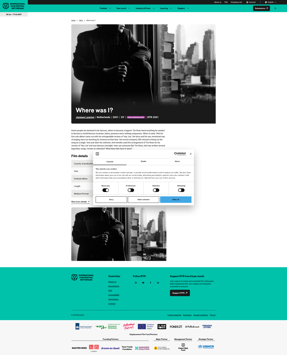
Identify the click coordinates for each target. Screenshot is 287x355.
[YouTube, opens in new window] (143, 282)
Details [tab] (143, 161)
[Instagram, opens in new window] (136, 282)
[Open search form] (275, 8)
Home (73, 20)
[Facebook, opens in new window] (150, 282)
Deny (111, 199)
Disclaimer (187, 315)
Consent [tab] (110, 162)
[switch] (131, 190)
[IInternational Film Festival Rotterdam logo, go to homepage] (14, 6)
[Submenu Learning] (171, 8)
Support (181, 8)
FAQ (226, 2)
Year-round (121, 8)
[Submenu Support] (188, 8)
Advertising (113, 299)
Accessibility (113, 295)
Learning (164, 8)
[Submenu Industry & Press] (154, 8)
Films (81, 20)
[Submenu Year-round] (129, 8)
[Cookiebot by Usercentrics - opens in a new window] (176, 154)
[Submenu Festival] (110, 8)
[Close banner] (190, 154)
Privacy (213, 315)
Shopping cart (236, 2)
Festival (103, 8)
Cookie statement (174, 315)
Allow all (175, 199)
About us (217, 2)
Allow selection (143, 199)
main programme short (136, 117)
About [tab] (177, 161)
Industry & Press (143, 8)
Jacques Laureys (85, 117)
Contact (111, 304)
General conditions (200, 315)
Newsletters (113, 286)
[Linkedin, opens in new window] (158, 282)
